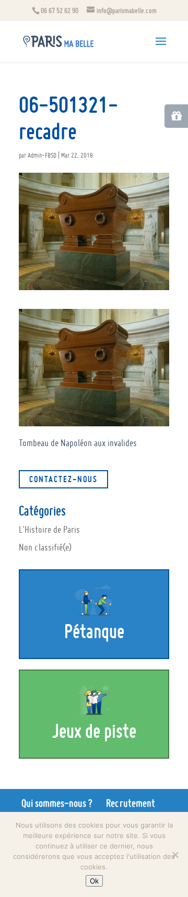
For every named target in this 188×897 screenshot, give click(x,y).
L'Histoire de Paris (49, 529)
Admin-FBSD (42, 155)
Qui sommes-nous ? (56, 803)
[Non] (175, 855)
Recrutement (130, 803)
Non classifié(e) (45, 547)
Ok (94, 881)
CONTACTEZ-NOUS (63, 479)
